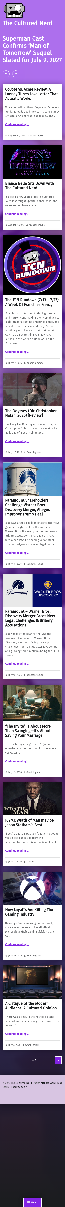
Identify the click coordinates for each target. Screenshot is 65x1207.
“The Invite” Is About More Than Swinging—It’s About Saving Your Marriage (28, 731)
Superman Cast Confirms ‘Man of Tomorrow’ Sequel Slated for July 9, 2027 (32, 49)
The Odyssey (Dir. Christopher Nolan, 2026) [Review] (31, 413)
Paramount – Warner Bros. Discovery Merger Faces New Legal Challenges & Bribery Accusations (30, 618)
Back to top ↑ (20, 1086)
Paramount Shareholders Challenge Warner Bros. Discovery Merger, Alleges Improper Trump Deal (27, 507)
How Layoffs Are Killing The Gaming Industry (29, 912)
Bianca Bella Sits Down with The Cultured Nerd (29, 185)
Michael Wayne (37, 224)
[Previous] (6, 73)
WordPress (56, 1082)
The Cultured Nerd (21, 1082)
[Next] (15, 73)
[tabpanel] (32, 57)
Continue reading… (17, 124)
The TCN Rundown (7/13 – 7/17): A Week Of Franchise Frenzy (32, 302)
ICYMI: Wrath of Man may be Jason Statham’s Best (29, 822)
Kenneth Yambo (35, 362)
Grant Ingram (37, 135)
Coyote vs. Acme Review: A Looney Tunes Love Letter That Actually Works (31, 94)
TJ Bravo (30, 861)
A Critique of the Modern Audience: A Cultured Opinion (31, 1005)
